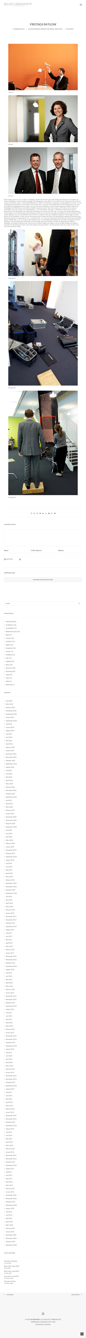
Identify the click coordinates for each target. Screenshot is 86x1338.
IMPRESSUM (35, 1322)
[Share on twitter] (34, 513)
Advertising (35, 29)
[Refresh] (20, 559)
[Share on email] (54, 513)
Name (6, 550)
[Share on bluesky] (48, 513)
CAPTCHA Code (9, 573)
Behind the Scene (47, 29)
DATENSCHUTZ (45, 1322)
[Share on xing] (51, 513)
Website (61, 550)
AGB (53, 1322)
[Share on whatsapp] (46, 513)
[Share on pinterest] (40, 513)
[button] (81, 4)
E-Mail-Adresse (36, 550)
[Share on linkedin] (43, 513)
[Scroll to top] (82, 1334)
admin (70, 29)
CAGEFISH (47, 1324)
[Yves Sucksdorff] (18, 4)
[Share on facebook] (31, 513)
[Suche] (43, 603)
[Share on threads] (37, 513)
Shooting (58, 29)
